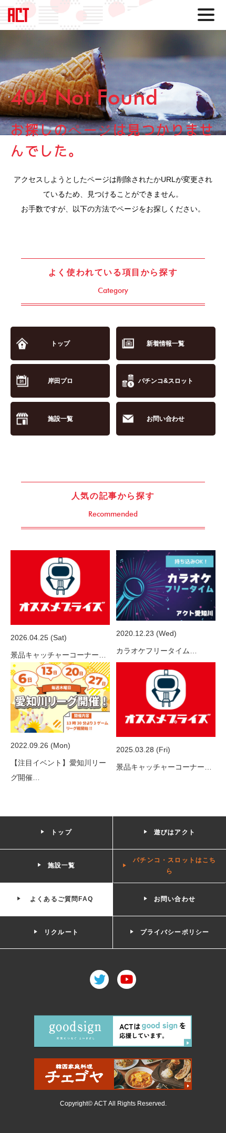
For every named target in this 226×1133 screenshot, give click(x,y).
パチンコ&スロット (165, 381)
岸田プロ (60, 381)
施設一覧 (60, 418)
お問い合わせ (165, 418)
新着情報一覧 (165, 343)
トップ (60, 343)
